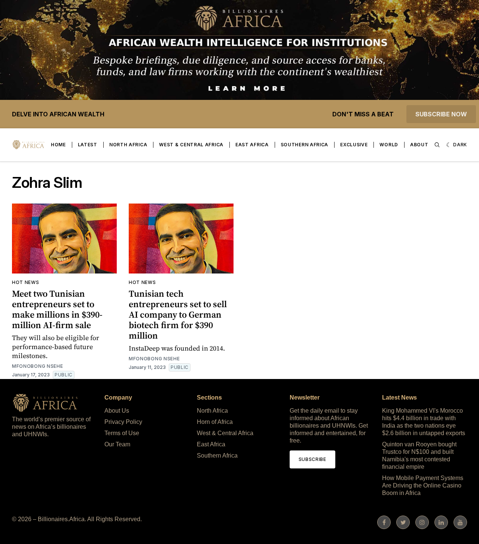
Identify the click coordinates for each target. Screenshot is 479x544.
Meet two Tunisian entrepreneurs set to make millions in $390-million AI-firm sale (57, 309)
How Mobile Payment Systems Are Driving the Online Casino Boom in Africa (422, 485)
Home (58, 144)
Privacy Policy (123, 422)
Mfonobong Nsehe (37, 366)
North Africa (128, 144)
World (388, 144)
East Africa (252, 144)
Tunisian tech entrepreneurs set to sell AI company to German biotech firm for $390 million (178, 314)
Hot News (25, 282)
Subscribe (312, 459)
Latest (87, 144)
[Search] (437, 145)
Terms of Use (121, 433)
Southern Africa (305, 144)
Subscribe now (441, 114)
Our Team (117, 444)
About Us (116, 410)
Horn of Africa (215, 422)
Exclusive (353, 144)
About (419, 144)
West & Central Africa (191, 144)
